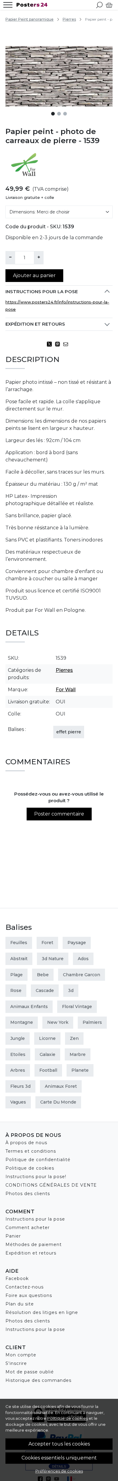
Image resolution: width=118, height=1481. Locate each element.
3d (71, 990)
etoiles (17, 1054)
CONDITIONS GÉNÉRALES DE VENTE (51, 1185)
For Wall (66, 689)
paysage (76, 942)
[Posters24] (33, 5)
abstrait (19, 958)
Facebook (17, 1278)
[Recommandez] (67, 344)
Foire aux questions (28, 1295)
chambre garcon (81, 974)
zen (74, 1038)
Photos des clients (27, 1193)
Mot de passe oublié (29, 1372)
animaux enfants (29, 1006)
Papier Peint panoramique (29, 19)
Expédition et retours (35, 324)
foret (47, 942)
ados (83, 958)
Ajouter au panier (34, 275)
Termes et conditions (30, 1151)
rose (15, 990)
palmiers (92, 1022)
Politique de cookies (67, 1418)
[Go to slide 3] (65, 114)
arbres (17, 1070)
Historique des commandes (38, 1380)
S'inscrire (16, 1363)
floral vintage (77, 1006)
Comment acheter (27, 1227)
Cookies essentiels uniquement (59, 1458)
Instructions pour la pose (41, 291)
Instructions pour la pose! (35, 1176)
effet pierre (68, 732)
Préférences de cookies (59, 1471)
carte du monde (58, 1102)
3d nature (53, 958)
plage (16, 974)
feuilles (18, 942)
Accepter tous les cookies (59, 1444)
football (48, 1070)
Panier (13, 1236)
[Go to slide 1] (53, 114)
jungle (17, 1038)
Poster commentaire (59, 814)
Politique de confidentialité (37, 1159)
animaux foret (61, 1086)
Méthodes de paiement (33, 1244)
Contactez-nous (24, 1287)
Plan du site (19, 1304)
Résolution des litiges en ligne (41, 1312)
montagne (21, 1022)
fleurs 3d (20, 1086)
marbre (78, 1054)
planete (80, 1070)
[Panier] (109, 4)
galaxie (47, 1054)
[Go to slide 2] (59, 114)
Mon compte (20, 1355)
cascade (45, 990)
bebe (43, 974)
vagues (18, 1102)
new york (57, 1022)
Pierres (69, 19)
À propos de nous (26, 1142)
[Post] (51, 344)
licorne (47, 1038)
